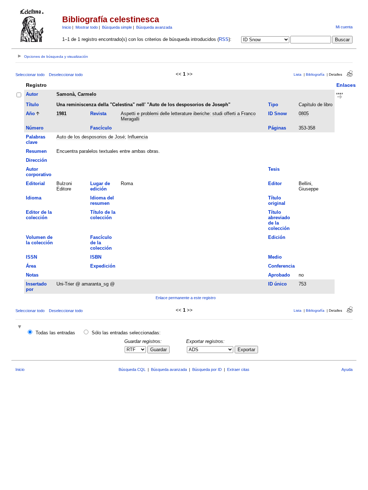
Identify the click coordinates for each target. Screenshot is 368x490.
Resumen (36, 151)
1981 (61, 113)
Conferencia (281, 266)
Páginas (277, 128)
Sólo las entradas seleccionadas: (126, 332)
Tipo (273, 104)
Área (31, 266)
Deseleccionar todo (66, 74)
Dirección (36, 160)
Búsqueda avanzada (154, 27)
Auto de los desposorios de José (90, 137)
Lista (298, 74)
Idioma (33, 198)
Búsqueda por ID (207, 369)
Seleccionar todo (30, 74)
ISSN (31, 257)
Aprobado (279, 275)
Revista (98, 113)
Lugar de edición (100, 186)
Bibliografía (315, 74)
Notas (32, 275)
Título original (276, 200)
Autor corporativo (38, 171)
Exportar (246, 349)
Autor (32, 94)
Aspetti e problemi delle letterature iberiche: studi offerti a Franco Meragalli (188, 116)
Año (30, 113)
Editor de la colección (39, 214)
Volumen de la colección (39, 240)
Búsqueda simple (117, 27)
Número (34, 128)
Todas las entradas (55, 332)
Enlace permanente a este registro (186, 298)
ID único (277, 284)
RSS (224, 39)
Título (32, 104)
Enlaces (346, 85)
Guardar (158, 349)
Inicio (66, 27)
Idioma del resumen (102, 200)
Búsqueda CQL (132, 369)
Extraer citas (238, 369)
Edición (276, 237)
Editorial (35, 183)
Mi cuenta (344, 27)
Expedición (102, 266)
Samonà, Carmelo (76, 94)
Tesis (274, 169)
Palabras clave (35, 139)
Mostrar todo (86, 27)
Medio (275, 257)
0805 (304, 113)
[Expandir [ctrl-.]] (20, 327)
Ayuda (347, 369)
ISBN (95, 257)
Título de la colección (102, 214)
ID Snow (277, 113)
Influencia (138, 137)
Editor (275, 183)
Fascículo (101, 128)
